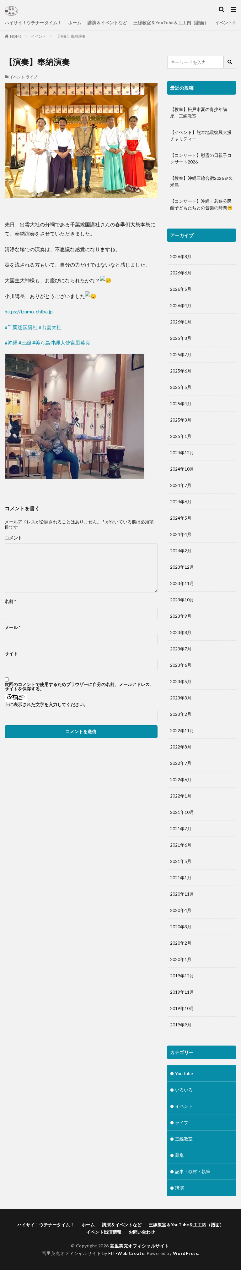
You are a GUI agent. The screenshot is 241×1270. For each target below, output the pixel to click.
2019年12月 (182, 975)
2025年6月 (180, 370)
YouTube (184, 1073)
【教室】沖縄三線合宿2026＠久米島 (201, 181)
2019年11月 (182, 992)
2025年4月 (180, 403)
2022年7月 (180, 763)
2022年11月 (182, 730)
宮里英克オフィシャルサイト (139, 1245)
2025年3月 (180, 419)
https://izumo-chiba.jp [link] (29, 311)
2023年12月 (182, 567)
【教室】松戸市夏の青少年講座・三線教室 (198, 113)
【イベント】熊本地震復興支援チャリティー (201, 135)
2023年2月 (180, 714)
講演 (179, 1187)
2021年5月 (180, 861)
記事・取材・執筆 (192, 1171)
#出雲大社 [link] (50, 327)
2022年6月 (180, 779)
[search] (230, 62)
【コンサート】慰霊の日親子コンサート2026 (201, 158)
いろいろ (184, 1089)
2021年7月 (180, 828)
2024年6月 (180, 501)
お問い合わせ (142, 1231)
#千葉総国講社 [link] (21, 327)
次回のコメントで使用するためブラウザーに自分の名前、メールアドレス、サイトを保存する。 (79, 686)
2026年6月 (180, 272)
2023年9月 (180, 616)
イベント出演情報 (103, 1231)
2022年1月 (180, 795)
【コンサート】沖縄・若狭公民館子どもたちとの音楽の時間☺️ (201, 204)
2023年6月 (180, 665)
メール (12, 627)
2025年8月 (180, 338)
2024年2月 (180, 550)
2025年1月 (180, 436)
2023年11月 (182, 583)
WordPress (185, 1253)
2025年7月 (180, 354)
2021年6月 (180, 845)
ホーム (74, 22)
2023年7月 (180, 648)
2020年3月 (180, 926)
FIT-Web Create (126, 1253)
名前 (10, 601)
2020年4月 (180, 910)
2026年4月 (180, 305)
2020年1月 (180, 959)
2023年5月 (180, 681)
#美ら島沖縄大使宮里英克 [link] (61, 342)
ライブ (31, 77)
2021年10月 (182, 812)
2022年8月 (180, 746)
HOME (16, 36)
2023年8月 (180, 632)
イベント (38, 36)
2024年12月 (182, 452)
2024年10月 (182, 469)
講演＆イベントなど (107, 22)
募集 (179, 1155)
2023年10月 (182, 599)
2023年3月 (180, 697)
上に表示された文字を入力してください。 (46, 704)
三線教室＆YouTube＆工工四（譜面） (171, 22)
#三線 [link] (25, 342)
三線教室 (184, 1138)
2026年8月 (180, 256)
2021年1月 (180, 877)
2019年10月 (182, 1008)
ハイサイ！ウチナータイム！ (33, 22)
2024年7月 (180, 485)
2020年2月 (180, 943)
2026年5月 (180, 289)
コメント (13, 538)
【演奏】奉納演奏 (71, 36)
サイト (11, 653)
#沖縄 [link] (11, 342)
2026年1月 (180, 321)
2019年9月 (180, 1024)
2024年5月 (180, 518)
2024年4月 (180, 534)
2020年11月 (182, 894)
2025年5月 (180, 387)
